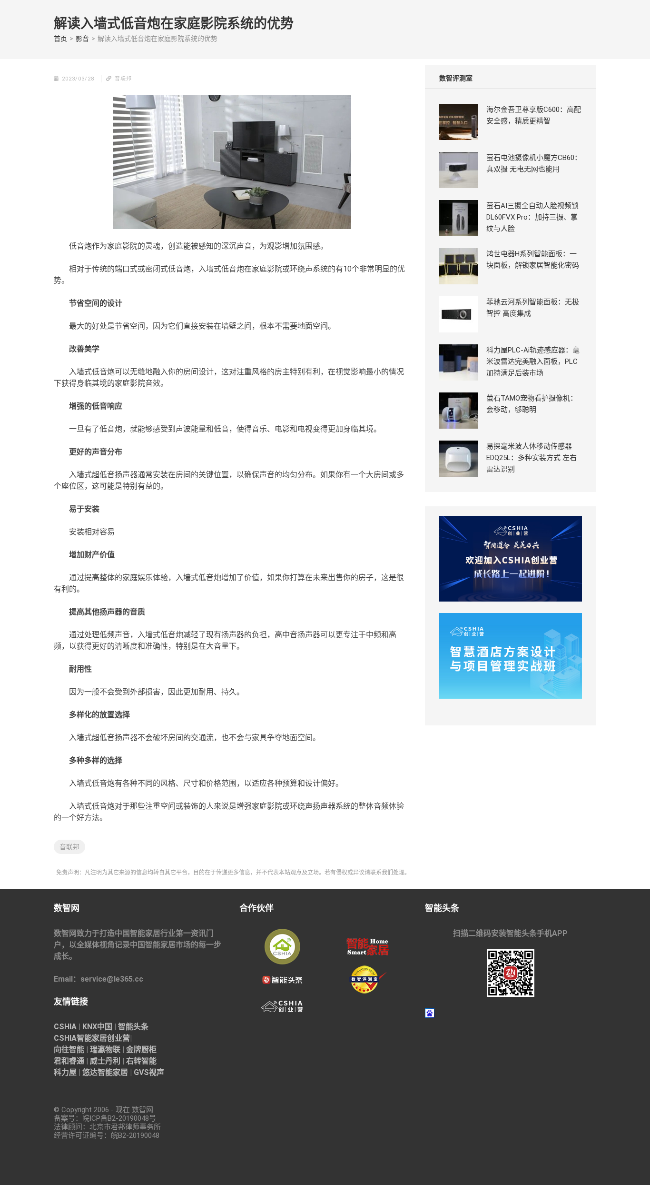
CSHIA (65, 1026)
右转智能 (141, 1060)
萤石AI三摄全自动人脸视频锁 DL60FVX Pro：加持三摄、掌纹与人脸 (532, 217)
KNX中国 (97, 1026)
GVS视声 (149, 1072)
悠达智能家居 (105, 1072)
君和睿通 (69, 1060)
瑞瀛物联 (105, 1049)
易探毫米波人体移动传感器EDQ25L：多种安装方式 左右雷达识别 (531, 457)
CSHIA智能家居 (80, 1038)
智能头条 (133, 1026)
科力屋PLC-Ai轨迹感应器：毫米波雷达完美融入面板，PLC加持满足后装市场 (533, 361)
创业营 (118, 1038)
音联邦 (69, 847)
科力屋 (65, 1072)
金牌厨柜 (141, 1049)
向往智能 (69, 1049)
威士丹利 (105, 1060)
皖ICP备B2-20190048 (115, 1118)
